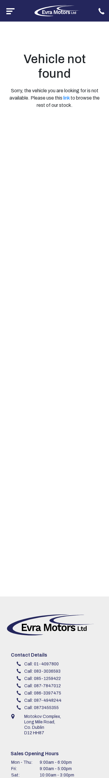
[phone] (101, 11)
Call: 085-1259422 (42, 678)
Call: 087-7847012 (42, 686)
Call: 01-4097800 (41, 664)
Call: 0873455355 (41, 707)
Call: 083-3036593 (42, 671)
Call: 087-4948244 (42, 700)
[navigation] (10, 11)
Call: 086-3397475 (42, 693)
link (66, 97)
